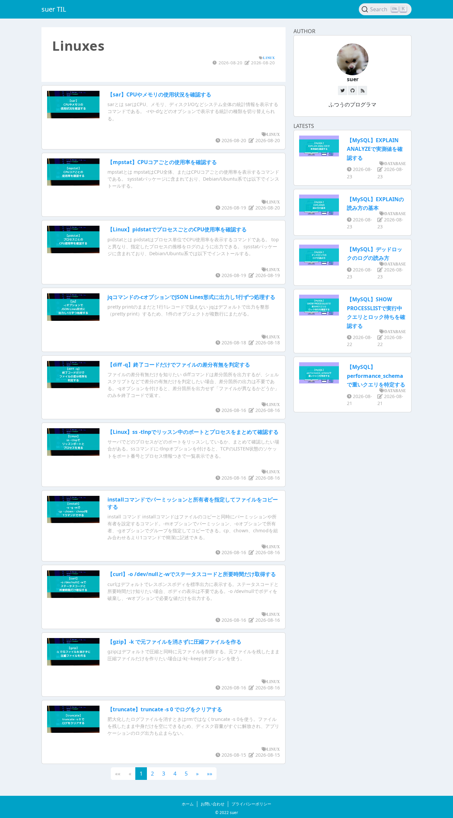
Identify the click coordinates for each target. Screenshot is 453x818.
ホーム (188, 803)
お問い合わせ (213, 803)
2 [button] (152, 773)
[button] (197, 773)
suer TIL (53, 9)
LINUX (269, 57)
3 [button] (163, 773)
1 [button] (141, 773)
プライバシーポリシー (251, 803)
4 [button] (174, 773)
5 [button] (186, 773)
